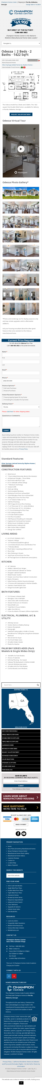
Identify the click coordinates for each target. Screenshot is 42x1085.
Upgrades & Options (9, 763)
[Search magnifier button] (37, 684)
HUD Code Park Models (9, 731)
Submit (6, 430)
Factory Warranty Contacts (16, 928)
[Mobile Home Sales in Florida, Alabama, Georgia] (21, 725)
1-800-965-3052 (21, 32)
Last (3, 365)
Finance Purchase (10, 391)
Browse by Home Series (9, 749)
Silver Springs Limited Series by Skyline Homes (17, 65)
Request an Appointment (10, 752)
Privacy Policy (23, 449)
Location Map (12, 863)
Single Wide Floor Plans (10, 734)
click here (10, 411)
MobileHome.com (13, 930)
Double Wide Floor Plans (10, 738)
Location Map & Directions (17, 958)
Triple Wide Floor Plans (10, 742)
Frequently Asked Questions (16, 923)
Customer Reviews (13, 858)
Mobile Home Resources (15, 925)
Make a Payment (13, 865)
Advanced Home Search (10, 756)
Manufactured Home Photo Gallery (18, 853)
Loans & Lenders (13, 921)
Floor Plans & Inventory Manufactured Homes (21, 849)
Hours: (11, 951)
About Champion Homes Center (17, 851)
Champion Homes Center (9, 2)
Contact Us (11, 860)
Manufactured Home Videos (16, 856)
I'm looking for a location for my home (16, 400)
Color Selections (8, 759)
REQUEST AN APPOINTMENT (21, 114)
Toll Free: (12, 946)
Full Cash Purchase (10, 388)
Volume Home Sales (8, 766)
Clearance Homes (8, 745)
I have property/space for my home (15, 397)
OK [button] (21, 1083)
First (3, 358)
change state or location (33, 4)
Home (10, 846)
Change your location (12, 965)
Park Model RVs (7, 770)
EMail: (10, 949)
